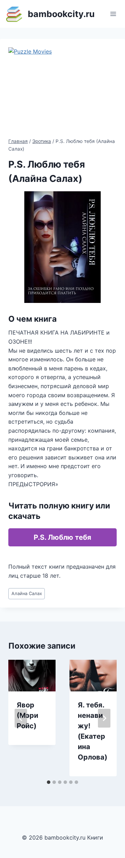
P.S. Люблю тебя (62, 537)
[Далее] (104, 718)
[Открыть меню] (113, 13)
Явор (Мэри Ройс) (27, 715)
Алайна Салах (26, 593)
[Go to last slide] (21, 718)
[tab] (48, 782)
